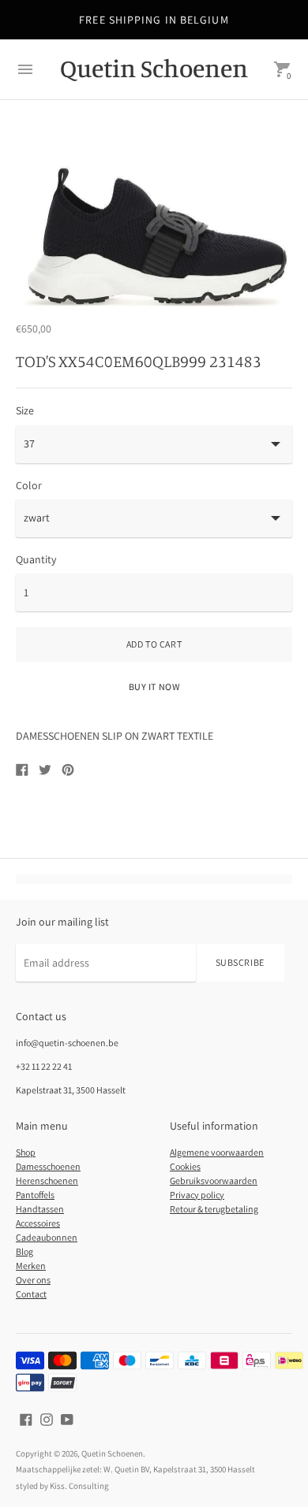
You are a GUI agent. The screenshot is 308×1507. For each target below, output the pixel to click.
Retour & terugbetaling (214, 1209)
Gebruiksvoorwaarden (213, 1180)
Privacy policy (197, 1195)
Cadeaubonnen (46, 1237)
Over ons (33, 1280)
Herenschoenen (47, 1180)
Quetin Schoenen (112, 1453)
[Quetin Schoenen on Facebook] (26, 1419)
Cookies (185, 1166)
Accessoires (38, 1223)
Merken (31, 1265)
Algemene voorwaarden (217, 1152)
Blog (24, 1251)
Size (25, 410)
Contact (31, 1294)
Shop (26, 1152)
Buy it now (154, 686)
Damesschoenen (48, 1166)
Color (29, 485)
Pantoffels (35, 1195)
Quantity (36, 559)
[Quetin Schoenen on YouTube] (67, 1419)
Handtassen (40, 1209)
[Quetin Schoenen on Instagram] (46, 1419)
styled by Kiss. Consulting (62, 1485)
